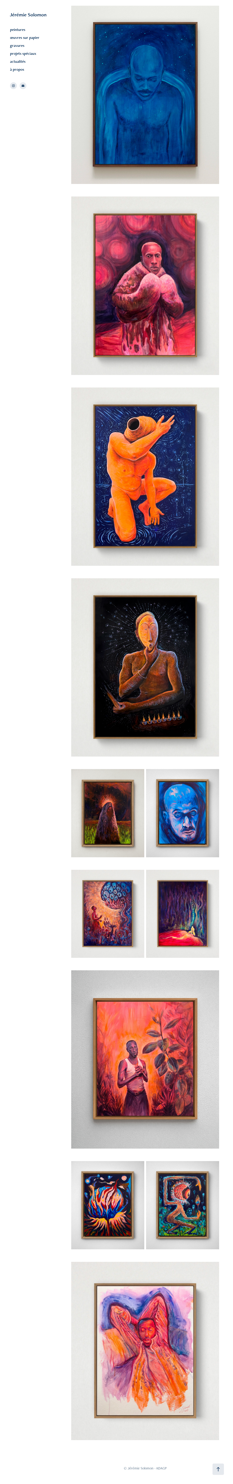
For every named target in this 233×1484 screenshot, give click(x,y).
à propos (17, 69)
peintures (17, 29)
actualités (17, 61)
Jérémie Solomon (28, 14)
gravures (17, 45)
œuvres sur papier (24, 37)
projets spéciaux (23, 53)
